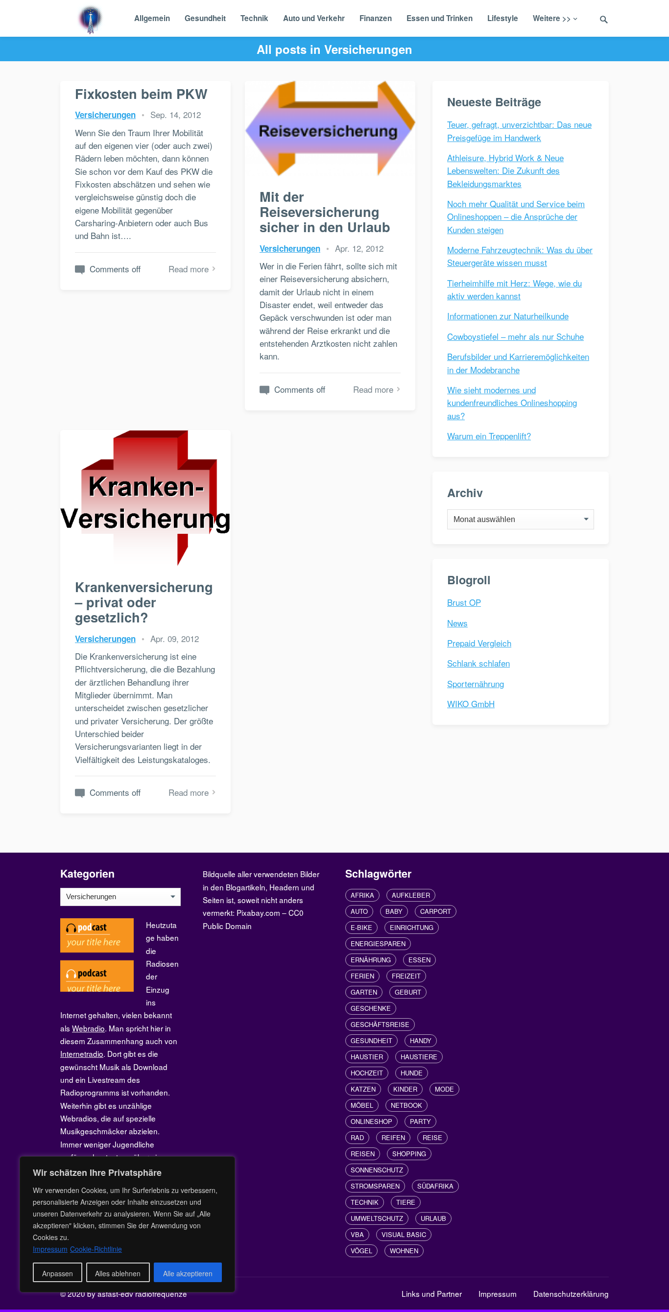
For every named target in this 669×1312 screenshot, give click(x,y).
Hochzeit (367, 1072)
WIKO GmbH (471, 703)
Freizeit (406, 975)
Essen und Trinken (439, 18)
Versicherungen (105, 114)
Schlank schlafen (478, 663)
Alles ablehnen (118, 1273)
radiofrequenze (161, 1293)
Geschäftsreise (380, 1024)
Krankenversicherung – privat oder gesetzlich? (144, 602)
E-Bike (361, 927)
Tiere (405, 1202)
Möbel (362, 1105)
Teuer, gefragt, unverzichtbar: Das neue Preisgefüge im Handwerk (519, 130)
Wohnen (404, 1250)
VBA (357, 1234)
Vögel (361, 1250)
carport (435, 911)
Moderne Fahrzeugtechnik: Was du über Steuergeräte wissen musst (520, 255)
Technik (254, 18)
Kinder (405, 1089)
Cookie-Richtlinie (96, 1249)
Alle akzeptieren (188, 1273)
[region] (127, 1224)
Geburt (408, 992)
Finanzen (375, 18)
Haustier (367, 1056)
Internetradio (81, 1053)
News (457, 623)
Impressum (497, 1293)
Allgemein (152, 18)
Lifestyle (502, 18)
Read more (188, 268)
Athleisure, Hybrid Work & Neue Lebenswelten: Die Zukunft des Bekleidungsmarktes (505, 170)
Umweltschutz (377, 1218)
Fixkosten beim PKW (141, 93)
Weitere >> (552, 18)
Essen (419, 959)
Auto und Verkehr (314, 18)
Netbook (406, 1105)
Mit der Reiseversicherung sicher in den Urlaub (325, 212)
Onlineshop (371, 1121)
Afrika (362, 895)
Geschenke (371, 1008)
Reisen (363, 1153)
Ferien (362, 975)
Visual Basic (404, 1234)
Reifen (393, 1137)
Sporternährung (475, 683)
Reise (432, 1137)
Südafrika (435, 1186)
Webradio (88, 1028)
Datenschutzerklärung (571, 1293)
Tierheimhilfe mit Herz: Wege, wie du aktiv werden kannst (514, 289)
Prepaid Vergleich (479, 643)
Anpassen (57, 1273)
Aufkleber (411, 895)
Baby (394, 911)
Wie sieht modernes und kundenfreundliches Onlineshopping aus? (512, 402)
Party (420, 1121)
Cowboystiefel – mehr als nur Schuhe (515, 336)
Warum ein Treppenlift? (489, 435)
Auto (359, 911)
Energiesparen (378, 943)
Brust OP (464, 602)
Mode (444, 1089)
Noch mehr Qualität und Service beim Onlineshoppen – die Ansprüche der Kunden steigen (516, 216)
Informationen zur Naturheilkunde (508, 316)
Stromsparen (375, 1186)
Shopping (409, 1153)
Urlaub (433, 1218)
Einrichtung (411, 927)
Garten (364, 992)
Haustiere (419, 1056)
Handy (420, 1040)
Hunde (412, 1072)
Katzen (363, 1089)
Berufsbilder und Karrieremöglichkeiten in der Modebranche (518, 362)
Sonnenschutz (377, 1169)
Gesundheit (205, 18)
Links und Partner (432, 1293)
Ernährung (371, 959)
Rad (357, 1137)
